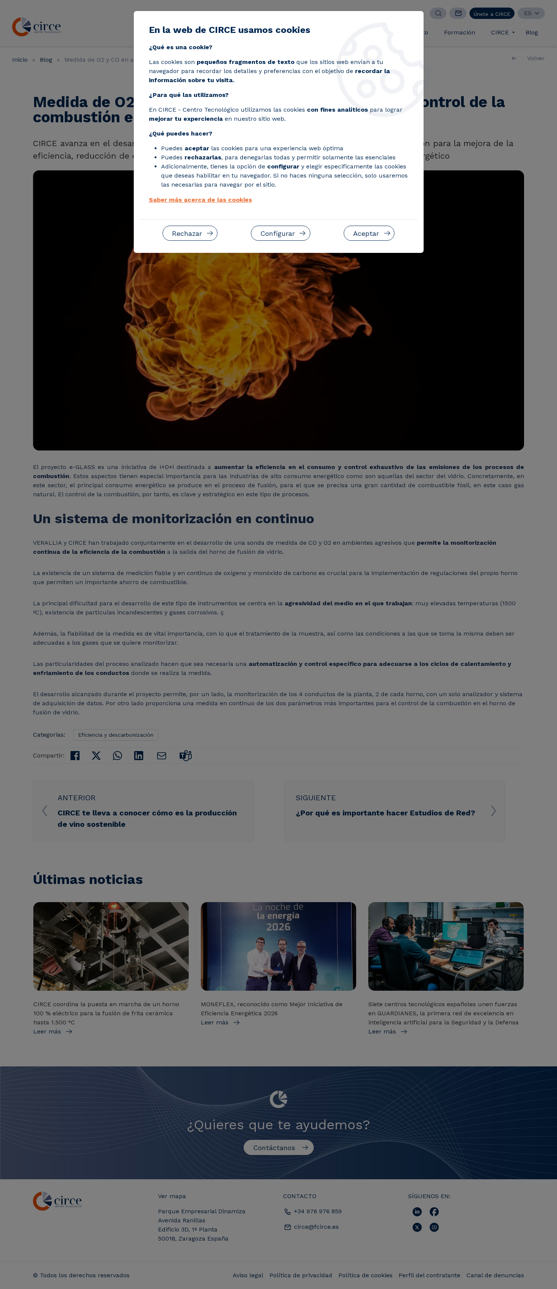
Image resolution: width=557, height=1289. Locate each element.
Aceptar (366, 233)
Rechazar (187, 233)
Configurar (277, 233)
